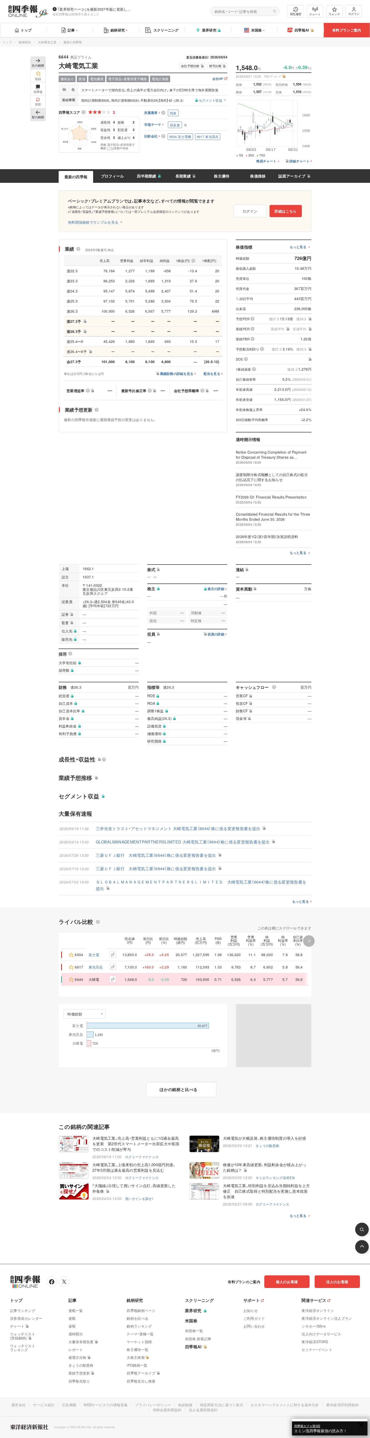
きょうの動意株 (267, 1145)
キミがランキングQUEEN (275, 1177)
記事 (71, 30)
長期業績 (183, 176)
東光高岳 (96, 967)
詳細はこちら (286, 211)
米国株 (256, 30)
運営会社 (18, 1404)
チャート (315, 14)
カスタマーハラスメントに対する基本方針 (284, 1404)
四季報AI (301, 30)
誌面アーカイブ (291, 176)
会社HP (217, 79)
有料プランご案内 (346, 30)
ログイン (353, 14)
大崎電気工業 (47, 42)
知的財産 (185, 1404)
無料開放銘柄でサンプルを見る (93, 222)
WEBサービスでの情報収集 (106, 1404)
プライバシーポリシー (153, 1404)
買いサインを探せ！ (139, 1198)
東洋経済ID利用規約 (342, 1404)
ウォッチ (334, 14)
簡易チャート (266, 161)
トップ (26, 30)
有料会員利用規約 (167, 1409)
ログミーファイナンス (142, 1156)
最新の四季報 (76, 177)
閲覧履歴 (295, 14)
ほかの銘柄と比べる (179, 1089)
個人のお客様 (287, 1281)
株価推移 (258, 176)
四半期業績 (146, 176)
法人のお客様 (337, 1281)
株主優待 (221, 176)
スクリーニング (166, 30)
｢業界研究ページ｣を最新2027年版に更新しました (95, 9)
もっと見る (298, 247)
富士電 (94, 955)
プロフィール (112, 176)
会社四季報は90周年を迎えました (76, 14)
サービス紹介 (44, 1404)
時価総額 (74, 1013)
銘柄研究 (117, 30)
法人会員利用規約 (203, 1409)
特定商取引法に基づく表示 (221, 1404)
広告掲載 (69, 1404)
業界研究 (209, 30)
